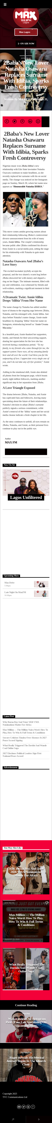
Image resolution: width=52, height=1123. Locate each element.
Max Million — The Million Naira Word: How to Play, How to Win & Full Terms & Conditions (25, 731)
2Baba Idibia (27, 166)
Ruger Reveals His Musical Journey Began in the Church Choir (26, 1061)
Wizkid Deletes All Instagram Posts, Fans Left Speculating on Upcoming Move (26, 1022)
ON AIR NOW (27, 43)
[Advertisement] (26, 541)
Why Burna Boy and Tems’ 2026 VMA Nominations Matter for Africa (21, 723)
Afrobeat (26, 58)
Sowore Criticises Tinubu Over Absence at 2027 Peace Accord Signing (25, 739)
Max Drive (9, 582)
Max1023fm (9, 937)
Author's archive (26, 451)
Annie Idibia (14, 242)
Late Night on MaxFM (15, 592)
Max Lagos (24, 32)
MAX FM (24, 99)
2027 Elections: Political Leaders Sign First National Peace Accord (22, 754)
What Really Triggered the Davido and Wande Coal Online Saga (25, 746)
